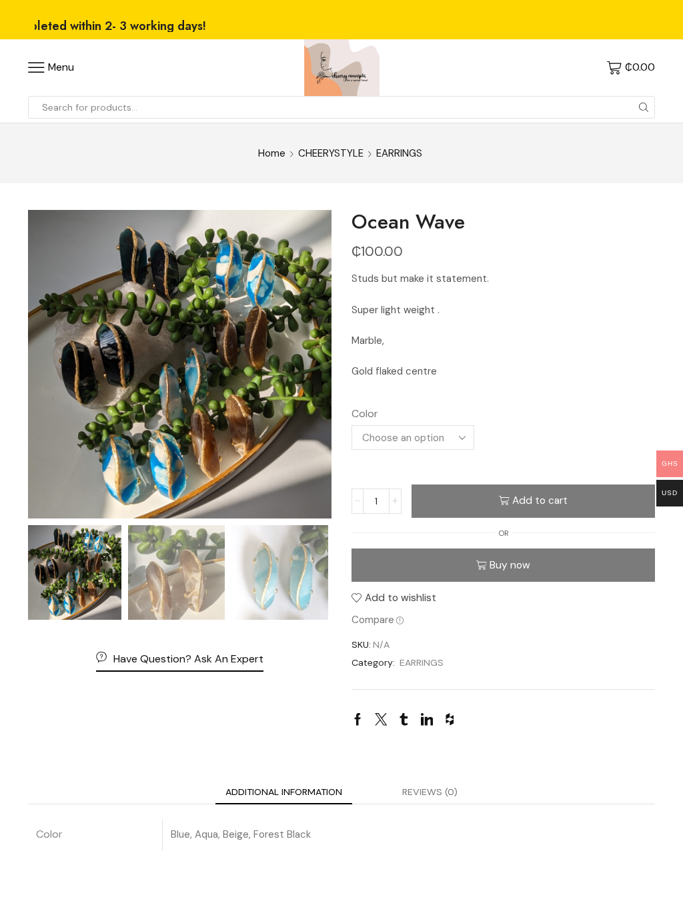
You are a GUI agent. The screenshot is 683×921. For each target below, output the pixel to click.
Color (365, 414)
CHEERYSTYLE (331, 153)
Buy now (510, 565)
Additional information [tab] (283, 792)
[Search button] (643, 107)
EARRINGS (399, 153)
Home (271, 153)
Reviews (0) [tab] (430, 792)
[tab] (283, 791)
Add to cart (540, 500)
